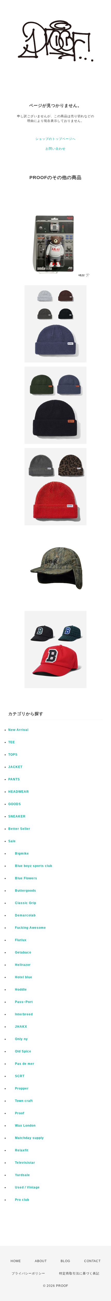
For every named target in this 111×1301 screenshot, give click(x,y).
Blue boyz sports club (30, 866)
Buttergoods (22, 890)
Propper (18, 1088)
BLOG (65, 1261)
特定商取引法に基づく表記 (79, 1273)
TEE (11, 742)
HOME (16, 1261)
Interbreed (20, 1014)
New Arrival (18, 730)
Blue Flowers (22, 878)
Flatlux (17, 940)
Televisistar (21, 1162)
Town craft (20, 1101)
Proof (16, 1113)
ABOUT (41, 1261)
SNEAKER (17, 816)
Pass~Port (20, 1002)
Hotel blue (20, 977)
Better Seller (19, 829)
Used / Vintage (24, 1187)
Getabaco (19, 952)
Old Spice (19, 1051)
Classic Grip (22, 903)
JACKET (15, 767)
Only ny (18, 1039)
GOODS (14, 804)
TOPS (13, 754)
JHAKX (17, 1026)
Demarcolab (22, 915)
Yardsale (19, 1175)
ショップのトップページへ (55, 139)
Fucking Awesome (27, 928)
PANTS (14, 779)
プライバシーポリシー (28, 1273)
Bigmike (18, 853)
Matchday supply (26, 1138)
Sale (12, 841)
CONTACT (92, 1261)
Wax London (22, 1125)
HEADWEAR (18, 791)
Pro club (18, 1200)
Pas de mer (21, 1064)
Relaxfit (18, 1150)
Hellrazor (19, 965)
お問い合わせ (55, 148)
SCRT (16, 1076)
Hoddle (17, 989)
